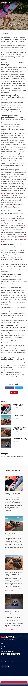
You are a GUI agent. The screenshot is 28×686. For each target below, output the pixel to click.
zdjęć (24, 178)
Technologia (20, 456)
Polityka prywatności (15, 661)
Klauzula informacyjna (5, 661)
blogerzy (12, 261)
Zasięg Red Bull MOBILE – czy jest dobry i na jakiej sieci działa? (19, 428)
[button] (9, 387)
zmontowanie (5, 193)
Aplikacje (8, 456)
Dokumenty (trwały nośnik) (7, 651)
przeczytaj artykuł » (9, 512)
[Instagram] (5, 666)
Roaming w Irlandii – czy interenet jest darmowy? (20, 439)
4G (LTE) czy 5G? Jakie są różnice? (19, 416)
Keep (23, 225)
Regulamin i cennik (5, 648)
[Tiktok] (8, 666)
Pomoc (3, 646)
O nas (2, 641)
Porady (7, 33)
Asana (3, 167)
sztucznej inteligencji (13, 207)
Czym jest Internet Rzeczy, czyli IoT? (18, 405)
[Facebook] (2, 666)
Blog (4, 33)
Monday (9, 167)
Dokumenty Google (12, 223)
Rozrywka (13, 456)
